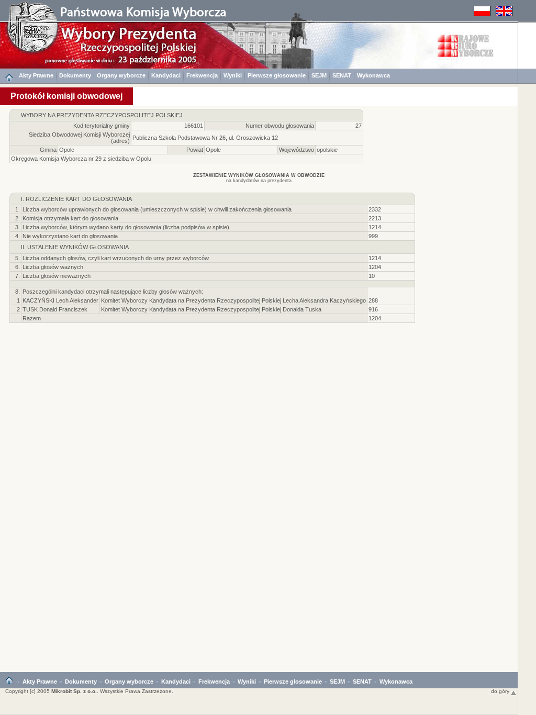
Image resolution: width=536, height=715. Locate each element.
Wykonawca (373, 75)
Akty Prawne (36, 75)
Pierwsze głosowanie (277, 75)
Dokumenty (75, 75)
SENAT (341, 75)
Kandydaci (166, 75)
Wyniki (233, 75)
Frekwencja (202, 75)
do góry (501, 691)
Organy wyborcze (121, 75)
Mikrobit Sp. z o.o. (74, 691)
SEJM (319, 75)
